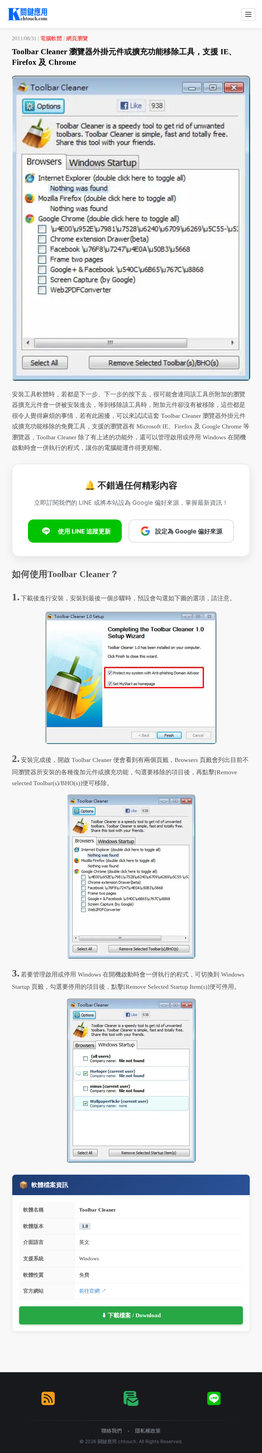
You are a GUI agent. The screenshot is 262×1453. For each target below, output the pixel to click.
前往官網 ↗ (92, 1291)
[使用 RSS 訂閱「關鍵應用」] (48, 1398)
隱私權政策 (148, 1430)
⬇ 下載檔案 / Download (131, 1315)
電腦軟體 (51, 38)
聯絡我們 (111, 1430)
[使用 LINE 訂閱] (214, 1398)
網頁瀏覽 (77, 38)
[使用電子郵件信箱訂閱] (131, 1398)
